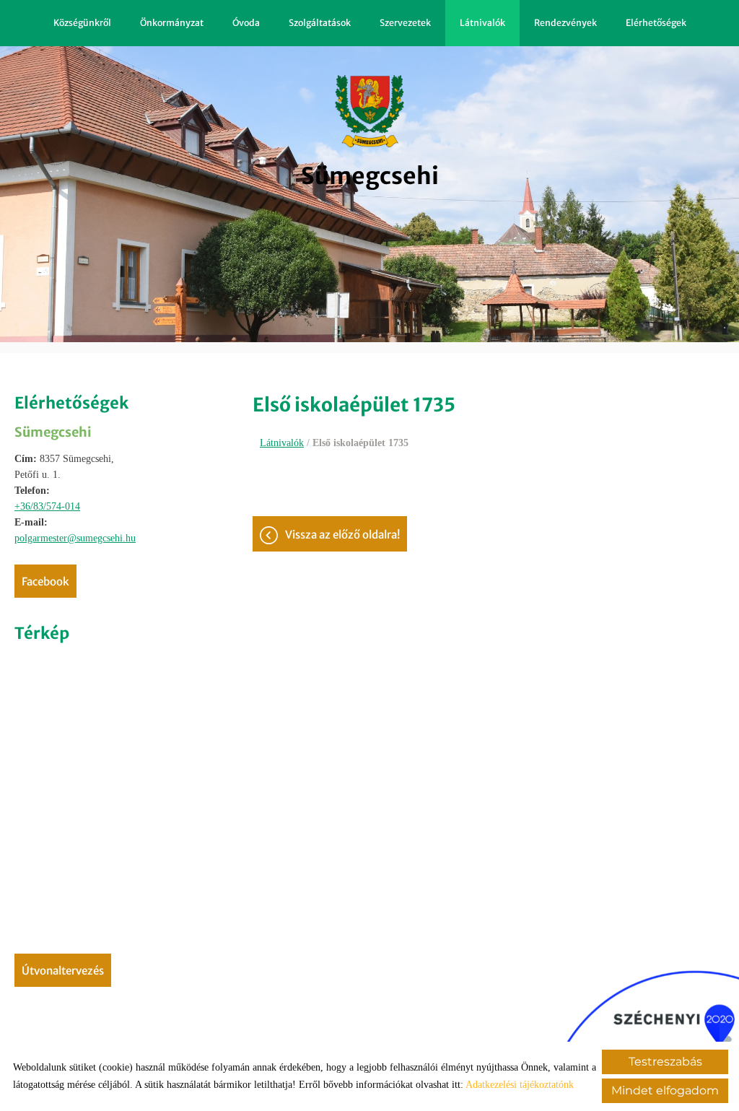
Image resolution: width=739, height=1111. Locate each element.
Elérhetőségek (656, 22)
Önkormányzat (172, 22)
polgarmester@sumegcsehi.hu (75, 538)
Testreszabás (665, 1061)
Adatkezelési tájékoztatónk (519, 1084)
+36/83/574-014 (47, 506)
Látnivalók (482, 22)
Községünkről (82, 22)
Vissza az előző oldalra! (342, 534)
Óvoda (246, 22)
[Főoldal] (370, 111)
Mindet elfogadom (665, 1090)
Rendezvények (565, 22)
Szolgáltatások (320, 22)
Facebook (45, 581)
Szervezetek (405, 22)
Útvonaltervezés (63, 970)
